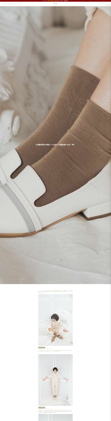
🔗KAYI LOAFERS (41, 347)
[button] (108, 4)
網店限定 (13, 3)
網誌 (103, 3)
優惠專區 (9, 3)
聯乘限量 (20, 3)
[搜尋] (105, 4)
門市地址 (100, 3)
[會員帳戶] (107, 4)
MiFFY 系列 (3, 3)
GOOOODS (16, 3)
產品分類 (6, 3)
